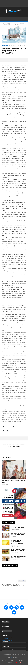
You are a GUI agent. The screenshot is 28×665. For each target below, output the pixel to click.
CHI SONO (15, 657)
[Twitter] (16, 1)
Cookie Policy (6, 626)
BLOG (12, 660)
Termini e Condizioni (7, 631)
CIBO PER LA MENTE (14, 451)
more (26, 59)
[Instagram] (15, 5)
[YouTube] (13, 1)
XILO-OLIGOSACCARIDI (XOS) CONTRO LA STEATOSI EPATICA (14, 445)
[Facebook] (10, 1)
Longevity (15, 23)
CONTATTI (9, 662)
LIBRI (18, 658)
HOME (8, 657)
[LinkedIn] (20, 1)
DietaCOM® (20, 660)
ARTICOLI (8, 23)
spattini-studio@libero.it (7, 640)
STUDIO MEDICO (9, 658)
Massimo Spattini (21, 45)
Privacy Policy (6, 621)
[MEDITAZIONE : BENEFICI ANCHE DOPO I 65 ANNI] (14, 469)
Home (3, 23)
